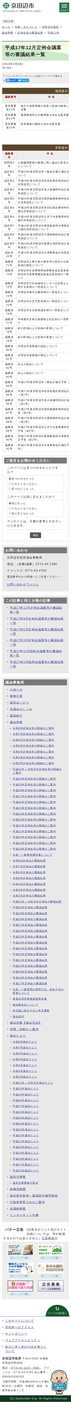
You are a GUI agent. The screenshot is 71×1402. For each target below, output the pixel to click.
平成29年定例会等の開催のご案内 (34, 784)
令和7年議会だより (25, 1047)
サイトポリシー (16, 1333)
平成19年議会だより (26, 1153)
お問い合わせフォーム (23, 584)
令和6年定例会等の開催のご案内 (33, 740)
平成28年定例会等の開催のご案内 (34, 790)
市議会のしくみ (21, 709)
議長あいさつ (19, 702)
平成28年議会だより (26, 1100)
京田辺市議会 (50, 27)
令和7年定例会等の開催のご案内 (33, 734)
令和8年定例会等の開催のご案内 (33, 728)
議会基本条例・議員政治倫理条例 (34, 1195)
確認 (35, 535)
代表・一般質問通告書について (32, 855)
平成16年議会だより (26, 1170)
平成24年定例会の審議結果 (30, 942)
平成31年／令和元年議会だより (33, 1083)
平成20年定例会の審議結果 (30, 966)
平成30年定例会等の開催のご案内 (34, 779)
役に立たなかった (23, 513)
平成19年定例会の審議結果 (30, 971)
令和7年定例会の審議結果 (29, 866)
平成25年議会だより (26, 1118)
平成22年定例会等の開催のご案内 (34, 825)
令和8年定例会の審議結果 (29, 860)
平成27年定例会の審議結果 (30, 925)
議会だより (18, 1035)
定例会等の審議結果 (30, 32)
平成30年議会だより (26, 1088)
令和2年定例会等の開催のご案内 (33, 763)
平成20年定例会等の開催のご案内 (34, 837)
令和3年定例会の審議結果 (29, 890)
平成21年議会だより (26, 1141)
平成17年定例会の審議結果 (30, 983)
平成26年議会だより (26, 1112)
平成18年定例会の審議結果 (30, 977)
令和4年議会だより (25, 1065)
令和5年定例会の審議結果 (29, 878)
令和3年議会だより (25, 1071)
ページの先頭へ (57, 1313)
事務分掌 (16, 696)
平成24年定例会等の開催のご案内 (34, 814)
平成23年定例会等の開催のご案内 (34, 819)
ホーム (6, 27)
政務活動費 (18, 1189)
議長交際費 (18, 1176)
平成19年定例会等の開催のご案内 (34, 843)
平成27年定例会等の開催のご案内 (34, 796)
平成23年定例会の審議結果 (30, 948)
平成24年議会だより (26, 1123)
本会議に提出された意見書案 (31, 1010)
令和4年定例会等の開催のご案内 (33, 751)
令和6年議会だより (25, 1053)
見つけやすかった (23, 478)
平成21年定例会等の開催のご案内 (34, 831)
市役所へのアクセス (19, 1327)
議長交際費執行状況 (25, 1183)
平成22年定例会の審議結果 (30, 954)
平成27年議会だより (26, 1106)
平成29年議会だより (26, 1094)
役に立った (19, 503)
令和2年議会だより (25, 1077)
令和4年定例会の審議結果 (29, 884)
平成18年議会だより (26, 1159)
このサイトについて (19, 1320)
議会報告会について (25, 1004)
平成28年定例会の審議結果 (30, 919)
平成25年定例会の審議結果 (30, 936)
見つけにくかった (23, 489)
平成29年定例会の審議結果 (30, 913)
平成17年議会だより (26, 1164)
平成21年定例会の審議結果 (30, 960)
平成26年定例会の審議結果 (30, 931)
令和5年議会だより (25, 1059)
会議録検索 (18, 1208)
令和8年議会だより (25, 1042)
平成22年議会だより (26, 1135)
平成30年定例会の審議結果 (30, 907)
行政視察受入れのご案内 (27, 1202)
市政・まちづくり (26, 27)
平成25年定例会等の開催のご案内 (34, 808)
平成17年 (54, 32)
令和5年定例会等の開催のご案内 (33, 745)
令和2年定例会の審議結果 (29, 895)
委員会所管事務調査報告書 (30, 999)
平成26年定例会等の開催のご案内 (34, 802)
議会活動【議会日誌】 (26, 1022)
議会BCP (18, 1016)
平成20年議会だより (26, 1147)
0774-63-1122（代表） (26, 1368)
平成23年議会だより (26, 1129)
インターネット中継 (24, 1215)
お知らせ (16, 689)
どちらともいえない (24, 484)
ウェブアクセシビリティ (22, 1340)
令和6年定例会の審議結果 (29, 872)
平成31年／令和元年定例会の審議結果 (37, 901)
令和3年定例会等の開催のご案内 (33, 757)
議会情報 (7, 32)
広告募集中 (50, 1238)
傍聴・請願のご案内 (24, 1029)
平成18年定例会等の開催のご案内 (34, 849)
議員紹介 (16, 715)
